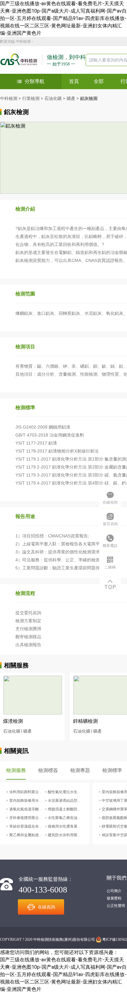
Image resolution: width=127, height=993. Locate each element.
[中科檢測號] (21, 60)
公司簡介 (114, 891)
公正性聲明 (116, 906)
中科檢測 (23, 41)
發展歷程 (114, 898)
